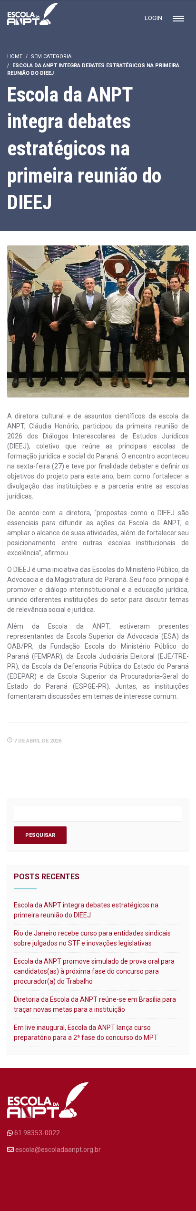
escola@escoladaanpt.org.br (58, 1149)
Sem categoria (51, 56)
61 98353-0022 (37, 1133)
